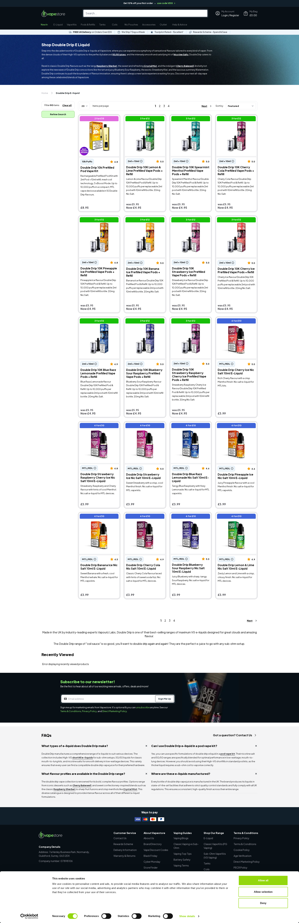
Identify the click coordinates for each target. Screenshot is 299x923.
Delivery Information (125, 849)
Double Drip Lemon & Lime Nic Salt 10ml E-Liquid (235, 516)
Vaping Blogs (181, 838)
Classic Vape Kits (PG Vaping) (215, 845)
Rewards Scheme (123, 844)
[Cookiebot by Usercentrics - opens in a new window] (29, 916)
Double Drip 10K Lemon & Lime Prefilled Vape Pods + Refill (144, 119)
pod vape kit (227, 753)
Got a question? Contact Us (232, 735)
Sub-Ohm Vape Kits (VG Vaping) (215, 855)
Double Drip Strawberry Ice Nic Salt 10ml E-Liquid (144, 426)
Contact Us (120, 838)
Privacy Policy (89, 711)
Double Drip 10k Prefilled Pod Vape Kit (97, 119)
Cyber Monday (152, 861)
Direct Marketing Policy (114, 711)
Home (45, 93)
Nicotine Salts (181, 54)
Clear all (67, 105)
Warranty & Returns (124, 855)
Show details (187, 916)
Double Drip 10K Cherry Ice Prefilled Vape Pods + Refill (233, 220)
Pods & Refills (88, 24)
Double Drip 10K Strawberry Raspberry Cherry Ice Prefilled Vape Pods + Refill (190, 323)
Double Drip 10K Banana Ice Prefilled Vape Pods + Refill (142, 220)
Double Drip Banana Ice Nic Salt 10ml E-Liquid (96, 516)
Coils (114, 24)
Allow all (263, 880)
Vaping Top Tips (183, 853)
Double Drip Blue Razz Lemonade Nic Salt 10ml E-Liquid (188, 427)
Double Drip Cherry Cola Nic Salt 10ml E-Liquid (142, 516)
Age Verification (242, 855)
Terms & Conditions (70, 711)
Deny (263, 903)
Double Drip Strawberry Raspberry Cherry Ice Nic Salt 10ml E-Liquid (97, 427)
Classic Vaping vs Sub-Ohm (186, 845)
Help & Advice (179, 24)
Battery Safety (182, 859)
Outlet (163, 24)
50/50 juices (119, 54)
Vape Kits (72, 24)
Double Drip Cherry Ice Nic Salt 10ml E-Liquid (235, 321)
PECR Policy (240, 867)
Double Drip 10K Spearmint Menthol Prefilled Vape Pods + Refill (190, 121)
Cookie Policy (242, 849)
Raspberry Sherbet (107, 66)
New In (44, 24)
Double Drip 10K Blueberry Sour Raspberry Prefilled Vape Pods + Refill (145, 323)
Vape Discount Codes (156, 849)
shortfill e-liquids (82, 757)
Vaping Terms (181, 865)
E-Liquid (58, 24)
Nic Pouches (131, 24)
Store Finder (151, 867)
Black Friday (150, 855)
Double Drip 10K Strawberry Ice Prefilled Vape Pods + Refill (191, 220)
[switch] (106, 916)
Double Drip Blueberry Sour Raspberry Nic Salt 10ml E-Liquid (188, 518)
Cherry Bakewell (185, 66)
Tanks (102, 24)
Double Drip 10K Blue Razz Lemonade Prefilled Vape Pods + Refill (98, 323)
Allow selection (263, 891)
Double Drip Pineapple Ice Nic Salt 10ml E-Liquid (235, 426)
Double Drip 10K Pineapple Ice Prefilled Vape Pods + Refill (98, 220)
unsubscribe (143, 707)
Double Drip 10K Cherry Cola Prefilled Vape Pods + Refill (234, 119)
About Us (149, 838)
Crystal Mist (150, 66)
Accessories (149, 24)
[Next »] (203, 106)
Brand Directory (153, 844)
